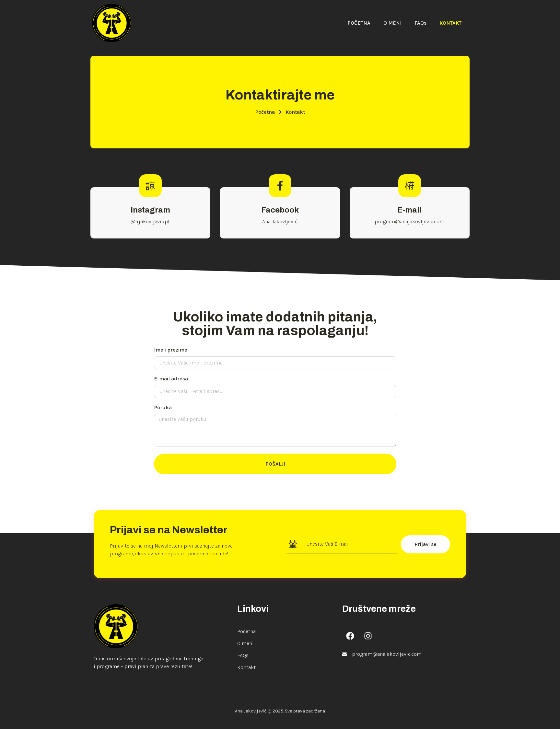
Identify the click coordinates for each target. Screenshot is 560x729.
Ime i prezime (170, 350)
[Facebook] (350, 636)
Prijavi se (425, 544)
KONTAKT (450, 23)
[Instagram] (368, 636)
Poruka (163, 407)
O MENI (392, 23)
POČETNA (358, 23)
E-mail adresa (171, 379)
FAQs (420, 23)
